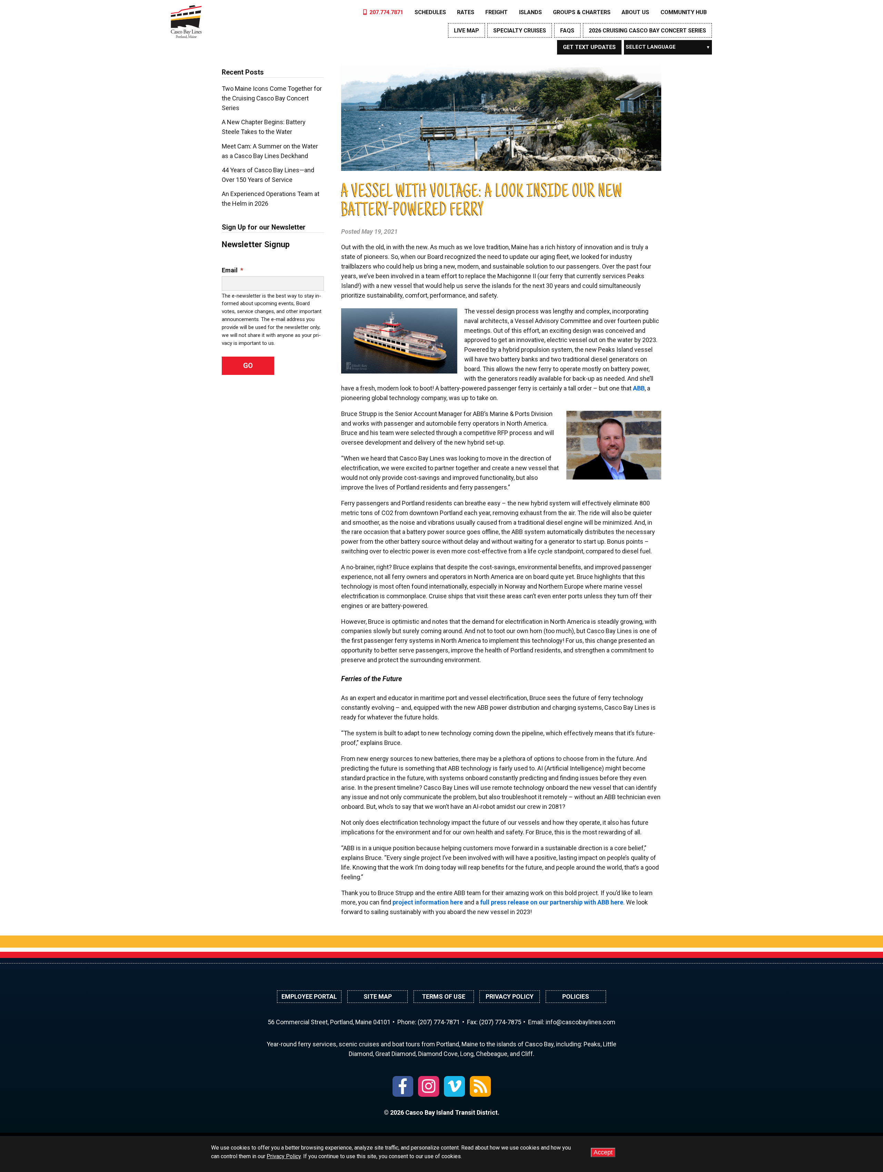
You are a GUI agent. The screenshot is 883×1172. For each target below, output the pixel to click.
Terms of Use (443, 996)
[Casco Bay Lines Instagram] (428, 1086)
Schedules (430, 12)
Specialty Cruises (519, 30)
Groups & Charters (582, 12)
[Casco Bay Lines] (186, 20)
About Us (635, 12)
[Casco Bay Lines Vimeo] (454, 1086)
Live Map (466, 30)
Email (232, 270)
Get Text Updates (589, 47)
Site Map (378, 996)
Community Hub (684, 12)
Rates (465, 12)
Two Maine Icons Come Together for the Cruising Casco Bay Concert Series (272, 98)
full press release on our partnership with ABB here (551, 902)
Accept (603, 1152)
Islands (530, 12)
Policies (575, 996)
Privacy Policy (510, 996)
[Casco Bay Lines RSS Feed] (480, 1086)
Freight (496, 12)
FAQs (567, 30)
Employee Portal (309, 996)
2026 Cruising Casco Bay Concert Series (647, 30)
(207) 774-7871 (439, 1022)
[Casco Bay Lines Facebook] (403, 1086)
